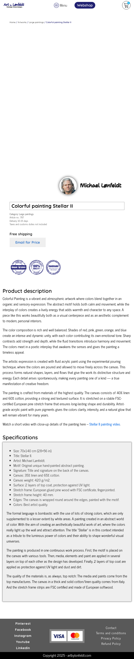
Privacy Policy (111, 638)
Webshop (85, 5)
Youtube (23, 642)
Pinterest (23, 624)
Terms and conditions (111, 633)
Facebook (23, 630)
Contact (111, 628)
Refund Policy (111, 643)
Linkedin (23, 648)
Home (13, 22)
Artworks (22, 22)
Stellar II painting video (104, 424)
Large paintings (36, 22)
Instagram (23, 636)
